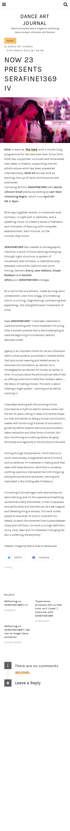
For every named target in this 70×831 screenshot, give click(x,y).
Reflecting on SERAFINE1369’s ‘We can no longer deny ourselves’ (17, 632)
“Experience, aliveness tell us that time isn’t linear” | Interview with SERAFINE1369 (48, 608)
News (10, 40)
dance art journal (34, 19)
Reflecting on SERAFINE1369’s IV (16, 603)
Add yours (22, 672)
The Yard (31, 149)
